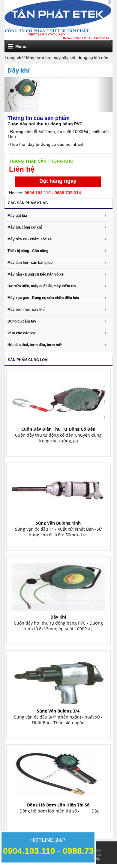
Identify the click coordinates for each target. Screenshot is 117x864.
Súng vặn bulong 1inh (58, 523)
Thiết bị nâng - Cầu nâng (28, 251)
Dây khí (58, 617)
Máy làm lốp (97, 854)
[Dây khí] (58, 585)
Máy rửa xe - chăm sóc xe (30, 239)
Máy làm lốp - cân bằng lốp (30, 262)
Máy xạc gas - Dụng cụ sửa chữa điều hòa (43, 298)
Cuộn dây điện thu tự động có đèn (58, 429)
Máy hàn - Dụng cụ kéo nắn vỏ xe (36, 274)
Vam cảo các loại (22, 333)
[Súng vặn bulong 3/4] (58, 679)
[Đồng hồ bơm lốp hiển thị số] (58, 773)
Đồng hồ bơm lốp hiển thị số (58, 805)
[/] (57, 13)
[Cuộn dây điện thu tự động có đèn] (58, 397)
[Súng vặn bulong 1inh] (58, 491)
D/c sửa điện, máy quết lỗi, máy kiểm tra (42, 286)
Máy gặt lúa (17, 216)
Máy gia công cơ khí (25, 227)
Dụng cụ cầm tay (22, 321)
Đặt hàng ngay (57, 181)
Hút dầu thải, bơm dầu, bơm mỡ (35, 345)
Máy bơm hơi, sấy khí (26, 309)
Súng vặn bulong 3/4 (58, 711)
